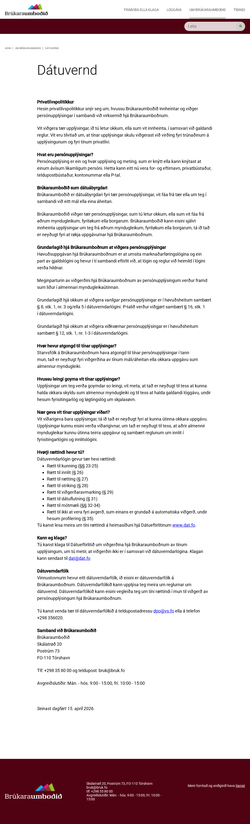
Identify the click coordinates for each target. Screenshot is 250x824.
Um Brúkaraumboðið (207, 10)
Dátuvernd (52, 48)
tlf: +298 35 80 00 (99, 792)
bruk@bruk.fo (96, 788)
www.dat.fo (183, 525)
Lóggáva (174, 10)
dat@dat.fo (79, 558)
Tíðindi (239, 10)
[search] (214, 26)
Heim (8, 48)
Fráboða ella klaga (141, 10)
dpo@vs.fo (163, 610)
